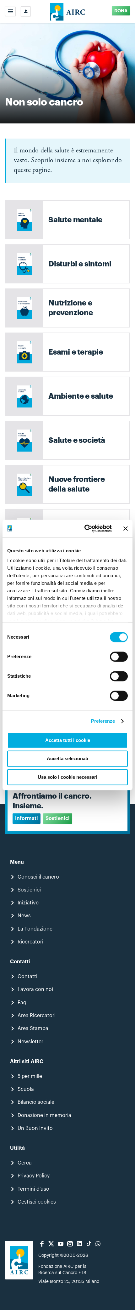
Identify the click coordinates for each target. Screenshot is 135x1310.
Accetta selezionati (67, 758)
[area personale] (26, 11)
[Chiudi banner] (125, 528)
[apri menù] (10, 11)
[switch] (119, 657)
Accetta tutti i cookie (67, 740)
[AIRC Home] (67, 11)
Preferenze (103, 721)
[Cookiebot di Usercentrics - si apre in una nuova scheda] (85, 528)
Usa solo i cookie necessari (67, 777)
